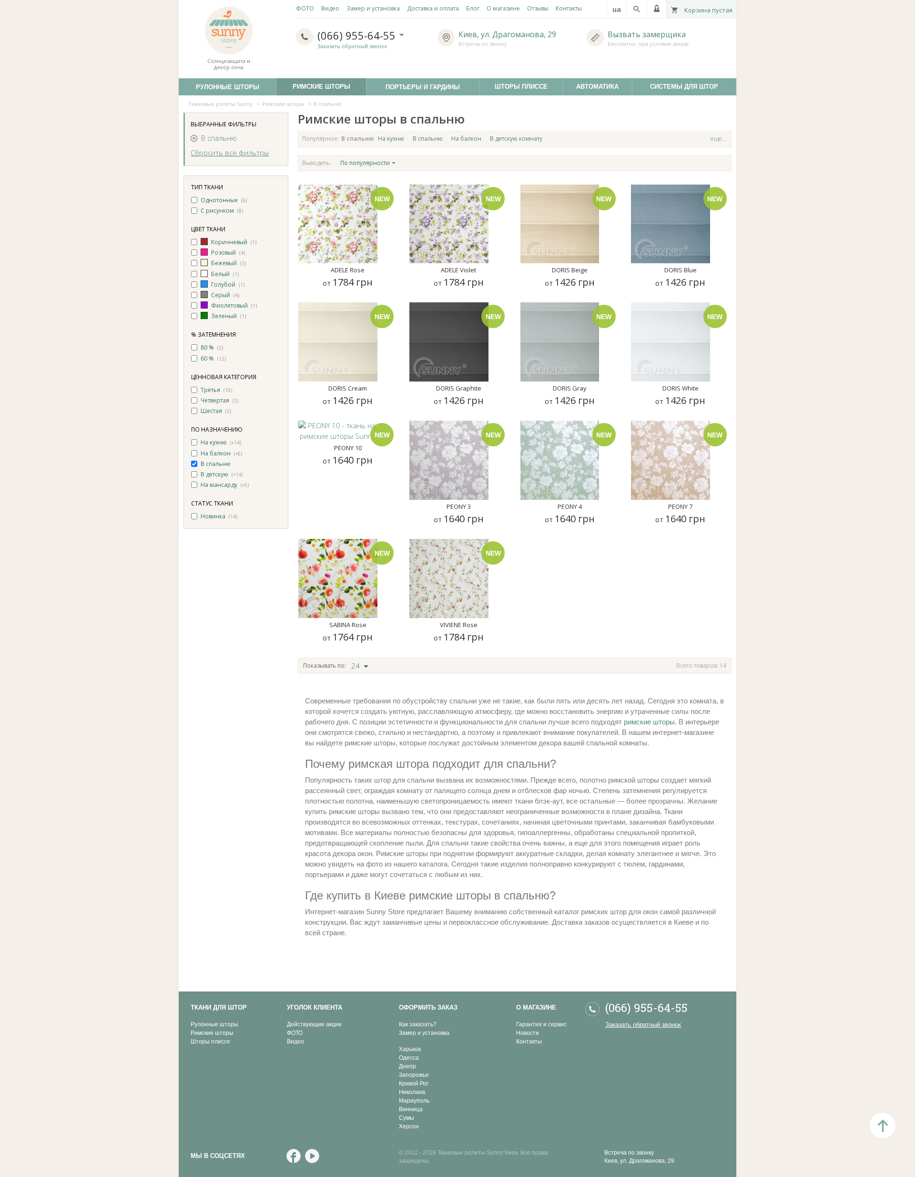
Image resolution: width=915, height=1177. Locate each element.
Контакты (529, 1041)
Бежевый (224, 263)
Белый (220, 274)
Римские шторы (329, 86)
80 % (207, 347)
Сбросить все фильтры (230, 152)
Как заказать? (418, 1024)
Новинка (213, 516)
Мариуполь (414, 1100)
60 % (207, 358)
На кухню (214, 442)
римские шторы (649, 722)
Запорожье (414, 1075)
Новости (527, 1033)
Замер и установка (424, 1033)
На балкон (216, 453)
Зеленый (224, 316)
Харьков (410, 1049)
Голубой (223, 284)
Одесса (409, 1057)
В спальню (219, 138)
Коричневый (229, 242)
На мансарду (219, 485)
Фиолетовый (229, 305)
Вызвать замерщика (647, 34)
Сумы (406, 1118)
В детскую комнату (516, 138)
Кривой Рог (413, 1083)
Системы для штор (693, 86)
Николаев (412, 1092)
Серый (220, 295)
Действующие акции (314, 1024)
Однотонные (219, 200)
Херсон (409, 1126)
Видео (295, 1041)
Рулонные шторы (214, 1024)
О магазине (536, 1007)
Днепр (407, 1066)
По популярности (365, 163)
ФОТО (295, 1033)
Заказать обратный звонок (352, 46)
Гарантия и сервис (541, 1024)
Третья (210, 390)
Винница (411, 1109)
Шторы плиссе (528, 86)
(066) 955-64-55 (357, 35)
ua (616, 9)
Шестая (211, 411)
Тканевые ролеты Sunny (220, 103)
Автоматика (604, 86)
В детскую (214, 474)
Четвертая (215, 400)
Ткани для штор (219, 1007)
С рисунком (217, 210)
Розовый (223, 252)
